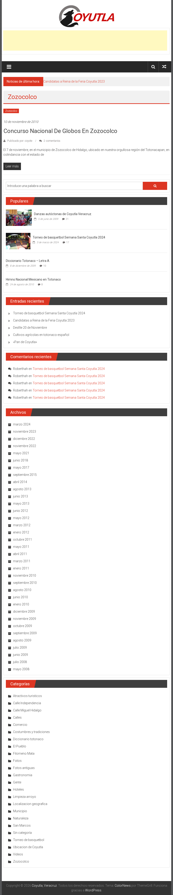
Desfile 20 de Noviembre (30, 327)
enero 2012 (21, 532)
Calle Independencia (27, 703)
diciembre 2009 (24, 611)
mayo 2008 (21, 669)
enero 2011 (21, 568)
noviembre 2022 (24, 446)
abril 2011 (20, 554)
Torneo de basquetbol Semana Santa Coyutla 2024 (69, 237)
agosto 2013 (22, 489)
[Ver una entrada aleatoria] (164, 66)
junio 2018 (20, 460)
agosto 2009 (22, 640)
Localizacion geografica (30, 804)
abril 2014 (20, 482)
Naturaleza (20, 818)
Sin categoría (22, 832)
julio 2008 (20, 662)
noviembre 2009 (24, 619)
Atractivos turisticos (27, 696)
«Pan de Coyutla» (25, 342)
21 (67, 219)
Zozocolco (11, 110)
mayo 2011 (21, 547)
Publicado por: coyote (20, 140)
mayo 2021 (21, 453)
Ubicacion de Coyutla (28, 847)
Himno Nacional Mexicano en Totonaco (33, 279)
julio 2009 (20, 647)
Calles (17, 717)
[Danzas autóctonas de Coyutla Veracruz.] (19, 217)
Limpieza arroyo (24, 796)
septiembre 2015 (25, 475)
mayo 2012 (21, 518)
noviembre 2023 (24, 431)
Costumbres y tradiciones (31, 732)
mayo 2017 (21, 467)
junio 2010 (20, 597)
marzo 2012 (21, 525)
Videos (18, 854)
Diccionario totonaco (28, 739)
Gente (17, 782)
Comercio (20, 724)
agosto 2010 (22, 590)
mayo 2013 (21, 503)
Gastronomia (22, 775)
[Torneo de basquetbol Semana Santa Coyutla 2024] (18, 241)
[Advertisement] (85, 40)
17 (67, 242)
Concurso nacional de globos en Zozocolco (60, 131)
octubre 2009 (22, 626)
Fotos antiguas (24, 768)
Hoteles (18, 789)
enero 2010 (21, 604)
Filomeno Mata (23, 753)
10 (44, 265)
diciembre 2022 (24, 439)
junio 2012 (20, 511)
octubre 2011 (22, 539)
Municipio (20, 811)
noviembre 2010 (24, 575)
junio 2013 (20, 496)
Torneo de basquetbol (28, 840)
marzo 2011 (21, 561)
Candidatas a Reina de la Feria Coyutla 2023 (74, 81)
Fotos (17, 760)
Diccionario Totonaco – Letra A (27, 261)
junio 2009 (20, 655)
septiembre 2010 (25, 583)
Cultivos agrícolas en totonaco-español (41, 335)
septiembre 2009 (25, 633)
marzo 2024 (21, 424)
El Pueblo (19, 746)
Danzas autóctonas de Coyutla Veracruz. (63, 214)
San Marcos (22, 825)
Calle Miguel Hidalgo (27, 710)
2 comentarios (51, 140)
